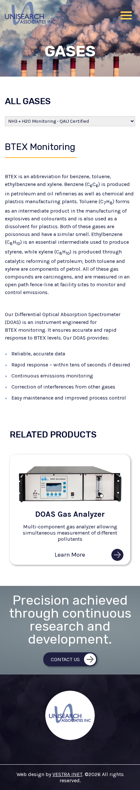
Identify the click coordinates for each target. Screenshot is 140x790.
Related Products (53, 434)
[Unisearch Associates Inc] (30, 23)
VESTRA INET (67, 774)
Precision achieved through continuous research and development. (70, 620)
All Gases (28, 101)
